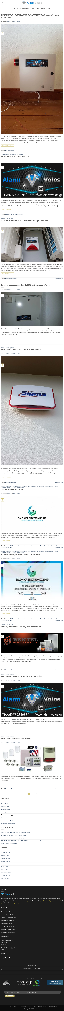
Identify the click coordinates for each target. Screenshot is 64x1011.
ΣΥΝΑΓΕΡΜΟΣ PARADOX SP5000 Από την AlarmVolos (25, 221)
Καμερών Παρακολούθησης (55, 900)
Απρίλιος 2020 (5, 855)
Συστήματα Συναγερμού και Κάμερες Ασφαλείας (22, 676)
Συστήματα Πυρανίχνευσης (8, 823)
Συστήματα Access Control (8, 932)
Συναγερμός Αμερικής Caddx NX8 (16, 738)
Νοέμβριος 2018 (5, 878)
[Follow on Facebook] (2, 958)
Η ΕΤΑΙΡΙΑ (9, 1006)
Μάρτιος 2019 (4, 869)
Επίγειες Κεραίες (5, 817)
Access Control (5, 803)
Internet (43, 902)
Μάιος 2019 (4, 864)
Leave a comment (59, 278)
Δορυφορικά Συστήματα (7, 920)
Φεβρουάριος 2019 (6, 872)
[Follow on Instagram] (3, 958)
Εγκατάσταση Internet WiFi (8, 926)
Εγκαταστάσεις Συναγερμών (8, 912)
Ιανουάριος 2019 (5, 875)
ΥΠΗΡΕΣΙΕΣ (15, 1006)
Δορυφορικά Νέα (5, 809)
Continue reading (7, 145)
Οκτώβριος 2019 (5, 861)
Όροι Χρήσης (30, 1006)
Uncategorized (5, 806)
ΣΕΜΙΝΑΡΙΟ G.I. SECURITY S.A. (10, 843)
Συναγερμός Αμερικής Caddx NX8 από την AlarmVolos (25, 285)
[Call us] (7, 958)
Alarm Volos (16, 21)
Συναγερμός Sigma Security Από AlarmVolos (21, 349)
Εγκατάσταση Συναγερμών (8, 815)
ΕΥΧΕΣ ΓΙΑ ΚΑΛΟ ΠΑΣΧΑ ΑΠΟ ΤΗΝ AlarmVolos (13, 835)
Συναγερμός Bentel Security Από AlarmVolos (21, 627)
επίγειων (23, 902)
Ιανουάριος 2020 (5, 858)
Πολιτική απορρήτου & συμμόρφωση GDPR (45, 1006)
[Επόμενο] (35, 794)
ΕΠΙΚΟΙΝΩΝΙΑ (22, 1006)
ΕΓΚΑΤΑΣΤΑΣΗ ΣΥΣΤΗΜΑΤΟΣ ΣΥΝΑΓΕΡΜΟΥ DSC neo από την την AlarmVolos (22, 841)
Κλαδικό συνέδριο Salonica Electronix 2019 (20, 555)
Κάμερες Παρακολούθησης (8, 820)
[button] (2, 3)
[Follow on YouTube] (9, 958)
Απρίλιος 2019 (5, 867)
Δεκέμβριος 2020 (5, 852)
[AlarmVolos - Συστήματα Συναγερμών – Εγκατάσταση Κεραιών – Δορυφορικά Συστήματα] (32, 2)
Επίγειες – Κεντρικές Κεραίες (8, 917)
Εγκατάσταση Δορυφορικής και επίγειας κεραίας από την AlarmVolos (19, 838)
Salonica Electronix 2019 (12, 489)
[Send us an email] (5, 958)
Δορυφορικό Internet (6, 812)
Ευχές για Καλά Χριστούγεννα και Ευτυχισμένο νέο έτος (15, 832)
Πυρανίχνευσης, (5, 903)
